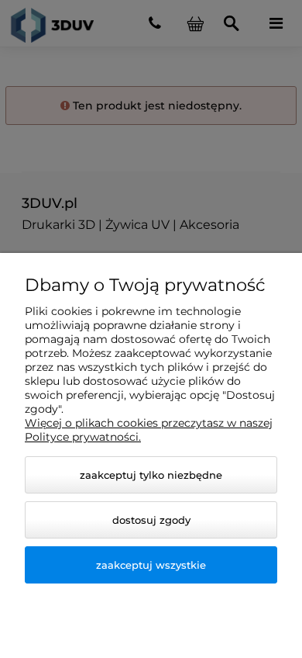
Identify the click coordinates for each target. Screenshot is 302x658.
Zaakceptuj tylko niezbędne (151, 475)
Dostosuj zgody (151, 520)
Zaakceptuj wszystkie (151, 565)
